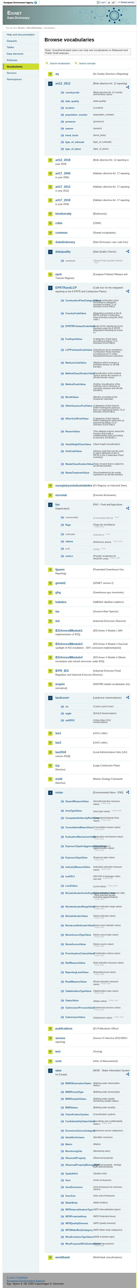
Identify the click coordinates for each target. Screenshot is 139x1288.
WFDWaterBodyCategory (78, 1230)
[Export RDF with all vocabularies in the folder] (127, 88)
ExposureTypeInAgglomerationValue (78, 846)
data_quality (72, 101)
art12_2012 (62, 83)
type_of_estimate (74, 142)
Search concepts (87, 63)
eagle (68, 713)
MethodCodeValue (75, 384)
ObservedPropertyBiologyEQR (78, 1165)
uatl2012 (70, 720)
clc (67, 706)
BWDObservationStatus (78, 1083)
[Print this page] (110, 2)
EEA (21, 2)
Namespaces (14, 79)
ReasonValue (72, 431)
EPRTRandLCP (66, 287)
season (69, 128)
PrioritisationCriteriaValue (78, 953)
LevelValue (71, 885)
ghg (58, 592)
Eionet (21, 28)
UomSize (70, 1195)
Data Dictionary (34, 28)
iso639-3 (70, 876)
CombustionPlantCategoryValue (78, 300)
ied (57, 621)
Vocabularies (15, 66)
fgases (60, 569)
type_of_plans (73, 149)
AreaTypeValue (73, 810)
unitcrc (69, 556)
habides (60, 602)
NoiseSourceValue (75, 944)
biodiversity (63, 213)
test (57, 1051)
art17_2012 (62, 186)
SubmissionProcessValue (78, 1007)
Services (11, 72)
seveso (60, 1038)
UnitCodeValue (73, 451)
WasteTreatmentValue (77, 472)
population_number (76, 114)
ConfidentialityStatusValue (78, 1121)
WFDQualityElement (76, 1223)
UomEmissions (74, 1187)
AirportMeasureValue (77, 801)
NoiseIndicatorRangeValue (78, 906)
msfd (58, 778)
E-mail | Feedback (17, 1277)
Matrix (68, 1144)
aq (57, 73)
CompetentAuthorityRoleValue (78, 818)
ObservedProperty (75, 1158)
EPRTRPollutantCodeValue (78, 326)
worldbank (62, 1257)
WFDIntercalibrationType (78, 1209)
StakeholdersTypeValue (78, 991)
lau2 (58, 742)
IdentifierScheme (74, 1137)
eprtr (58, 274)
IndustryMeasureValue (77, 867)
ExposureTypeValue (76, 857)
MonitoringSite (73, 1151)
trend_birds (71, 135)
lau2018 (60, 752)
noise (59, 792)
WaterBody (71, 1202)
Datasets (12, 40)
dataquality (63, 251)
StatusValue (72, 1000)
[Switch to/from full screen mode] (114, 2)
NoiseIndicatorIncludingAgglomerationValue (78, 893)
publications (63, 1028)
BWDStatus (71, 1107)
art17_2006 (62, 173)
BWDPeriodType (74, 1092)
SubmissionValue (75, 1017)
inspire (60, 684)
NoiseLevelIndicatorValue (78, 925)
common (61, 232)
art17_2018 (62, 200)
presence (70, 121)
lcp (57, 765)
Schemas (12, 60)
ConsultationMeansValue (78, 827)
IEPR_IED (62, 670)
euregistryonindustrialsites (73, 485)
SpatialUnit (71, 1173)
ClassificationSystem (77, 1114)
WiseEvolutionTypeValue (78, 1237)
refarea (69, 541)
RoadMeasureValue (76, 981)
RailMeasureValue (75, 963)
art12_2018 (62, 160)
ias (57, 611)
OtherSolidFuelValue (77, 418)
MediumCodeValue (75, 362)
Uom (68, 1180)
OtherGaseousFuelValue (78, 405)
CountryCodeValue (75, 313)
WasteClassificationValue (78, 464)
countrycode (72, 92)
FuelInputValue (73, 339)
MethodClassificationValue (78, 373)
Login (103, 2)
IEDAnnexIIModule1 (69, 630)
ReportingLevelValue (77, 972)
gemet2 (60, 583)
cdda (58, 223)
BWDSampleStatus (75, 1099)
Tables (10, 47)
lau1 (58, 733)
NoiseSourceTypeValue (78, 934)
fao (57, 504)
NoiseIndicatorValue (76, 916)
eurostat (61, 495)
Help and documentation (21, 34)
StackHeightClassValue (78, 444)
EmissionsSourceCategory (78, 1130)
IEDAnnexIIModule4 (69, 657)
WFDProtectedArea (75, 1216)
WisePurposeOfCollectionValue (78, 1243)
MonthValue (72, 397)
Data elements (15, 53)
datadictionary (65, 242)
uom (58, 1061)
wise (58, 1070)
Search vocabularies (60, 63)
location (69, 108)
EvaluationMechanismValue (78, 836)
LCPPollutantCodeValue (78, 350)
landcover (62, 697)
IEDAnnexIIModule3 (69, 644)
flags (68, 524)
